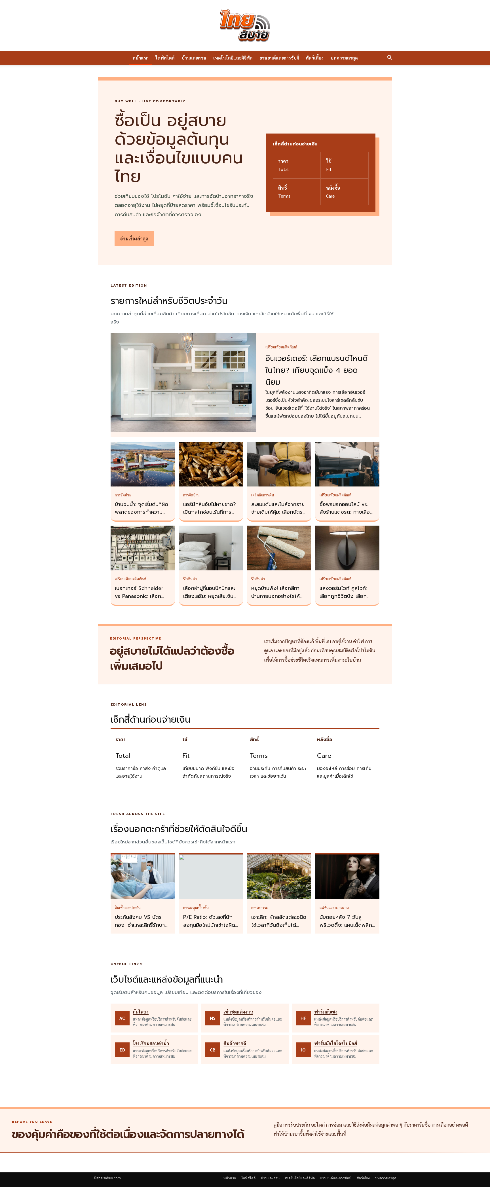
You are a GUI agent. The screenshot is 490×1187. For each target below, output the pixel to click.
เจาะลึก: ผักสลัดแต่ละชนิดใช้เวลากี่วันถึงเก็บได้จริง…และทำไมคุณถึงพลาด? (278, 929)
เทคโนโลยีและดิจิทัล (233, 57)
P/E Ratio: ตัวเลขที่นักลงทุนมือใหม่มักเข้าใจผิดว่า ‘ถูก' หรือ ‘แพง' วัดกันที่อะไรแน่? (209, 929)
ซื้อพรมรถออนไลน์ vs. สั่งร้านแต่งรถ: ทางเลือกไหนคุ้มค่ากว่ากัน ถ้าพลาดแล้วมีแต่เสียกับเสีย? (347, 516)
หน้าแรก (140, 57)
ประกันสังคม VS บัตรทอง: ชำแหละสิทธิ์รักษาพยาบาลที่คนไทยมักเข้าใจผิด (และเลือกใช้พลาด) (141, 929)
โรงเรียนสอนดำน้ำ (151, 1043)
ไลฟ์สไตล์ (165, 57)
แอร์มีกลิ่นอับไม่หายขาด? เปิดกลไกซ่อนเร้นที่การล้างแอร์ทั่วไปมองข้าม (209, 512)
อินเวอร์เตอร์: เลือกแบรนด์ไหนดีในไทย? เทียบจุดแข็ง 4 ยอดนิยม (316, 370)
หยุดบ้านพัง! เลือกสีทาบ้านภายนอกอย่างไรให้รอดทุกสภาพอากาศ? (275, 596)
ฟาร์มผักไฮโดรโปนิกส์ (335, 1043)
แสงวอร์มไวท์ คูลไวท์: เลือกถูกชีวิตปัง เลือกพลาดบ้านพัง (343, 596)
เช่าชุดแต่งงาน (238, 1012)
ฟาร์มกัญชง (325, 1012)
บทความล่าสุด (344, 57)
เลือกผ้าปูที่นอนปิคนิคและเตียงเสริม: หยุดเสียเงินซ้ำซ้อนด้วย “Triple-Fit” (211, 596)
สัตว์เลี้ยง (315, 57)
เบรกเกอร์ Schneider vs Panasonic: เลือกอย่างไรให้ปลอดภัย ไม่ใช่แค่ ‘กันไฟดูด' (141, 600)
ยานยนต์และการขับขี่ (279, 57)
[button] (389, 58)
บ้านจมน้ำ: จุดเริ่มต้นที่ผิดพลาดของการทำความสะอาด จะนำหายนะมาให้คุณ (141, 516)
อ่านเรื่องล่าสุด (134, 239)
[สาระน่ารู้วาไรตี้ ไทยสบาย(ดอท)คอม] (245, 25)
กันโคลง (141, 1012)
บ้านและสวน (193, 57)
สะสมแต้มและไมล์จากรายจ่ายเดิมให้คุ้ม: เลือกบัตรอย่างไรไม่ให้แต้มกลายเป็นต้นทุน (278, 516)
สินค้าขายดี (234, 1043)
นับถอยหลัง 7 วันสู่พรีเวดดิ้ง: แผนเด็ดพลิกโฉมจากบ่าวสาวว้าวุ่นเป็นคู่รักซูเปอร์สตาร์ (346, 929)
